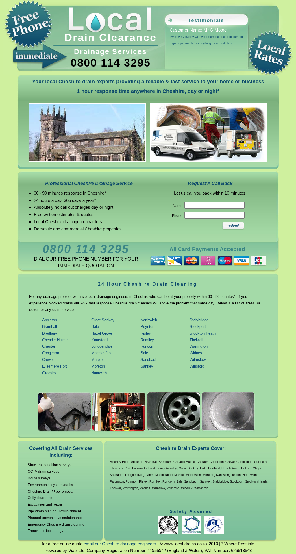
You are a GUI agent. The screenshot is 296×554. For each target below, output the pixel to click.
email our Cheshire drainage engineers (120, 543)
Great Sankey (102, 320)
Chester (48, 346)
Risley (145, 333)
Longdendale (101, 346)
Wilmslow (198, 359)
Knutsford (99, 340)
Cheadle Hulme (55, 340)
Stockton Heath (203, 333)
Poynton (147, 326)
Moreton (98, 366)
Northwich (148, 320)
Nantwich (99, 373)
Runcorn (147, 346)
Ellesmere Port (54, 366)
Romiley (147, 340)
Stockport (198, 326)
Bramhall (49, 326)
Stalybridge (199, 320)
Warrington (199, 346)
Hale (95, 326)
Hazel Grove (101, 333)
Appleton (49, 320)
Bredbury (49, 333)
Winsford (197, 366)
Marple (97, 359)
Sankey (146, 366)
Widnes (196, 353)
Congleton (50, 353)
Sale (144, 353)
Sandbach (148, 359)
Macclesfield (101, 353)
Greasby (49, 373)
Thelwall (196, 340)
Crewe (47, 359)
